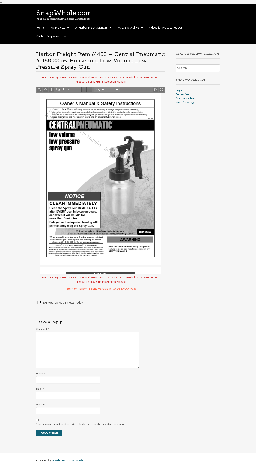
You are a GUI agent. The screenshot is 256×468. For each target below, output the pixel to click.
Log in (179, 90)
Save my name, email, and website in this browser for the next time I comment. (80, 424)
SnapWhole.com (64, 13)
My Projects (58, 27)
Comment (42, 329)
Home (40, 27)
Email (40, 388)
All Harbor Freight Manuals (91, 27)
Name (40, 373)
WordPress (59, 460)
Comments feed (185, 98)
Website (41, 404)
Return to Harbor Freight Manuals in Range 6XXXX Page (100, 288)
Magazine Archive (128, 27)
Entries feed (183, 94)
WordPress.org (185, 102)
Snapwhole (76, 460)
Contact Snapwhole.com (51, 36)
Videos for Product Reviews (166, 27)
